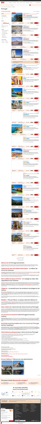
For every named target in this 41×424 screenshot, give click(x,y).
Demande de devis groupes (26, 410)
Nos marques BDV (17, 406)
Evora (8, 347)
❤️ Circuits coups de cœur (34, 406)
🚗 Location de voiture (33, 410)
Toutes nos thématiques (4, 356)
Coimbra (6, 347)
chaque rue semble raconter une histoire (21, 272)
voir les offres (24, 0)
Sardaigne (6, 349)
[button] (38, 375)
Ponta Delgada (11, 347)
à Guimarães (32, 285)
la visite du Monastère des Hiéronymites (35, 272)
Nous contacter (24, 406)
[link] (37, 2)
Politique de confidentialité (18, 412)
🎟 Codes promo (32, 411)
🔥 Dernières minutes (33, 405)
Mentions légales (17, 415)
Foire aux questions (25, 405)
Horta (2, 347)
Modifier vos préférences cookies (18, 417)
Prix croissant (37, 11)
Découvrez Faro (5, 292)
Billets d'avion (27, 2)
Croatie (8, 349)
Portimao (4, 347)
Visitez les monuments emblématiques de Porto (26, 283)
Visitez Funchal (14, 302)
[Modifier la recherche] (30, 5)
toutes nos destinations (10, 356)
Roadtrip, (12, 351)
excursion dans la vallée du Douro (29, 284)
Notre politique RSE (17, 411)
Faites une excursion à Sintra (16, 275)
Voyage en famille (8, 351)
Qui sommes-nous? (17, 405)
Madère (2, 349)
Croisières (14, 351)
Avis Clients (16, 410)
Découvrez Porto (3, 282)
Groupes (31, 2)
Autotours (17, 351)
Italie (3, 349)
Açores (10, 349)
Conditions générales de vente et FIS (18, 414)
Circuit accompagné (3, 351)
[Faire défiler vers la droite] (39, 375)
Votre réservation (25, 411)
